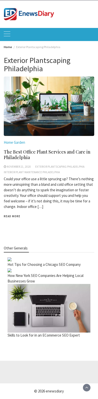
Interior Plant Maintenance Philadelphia (32, 172)
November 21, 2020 (19, 166)
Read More (12, 216)
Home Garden (14, 142)
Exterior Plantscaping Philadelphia (59, 166)
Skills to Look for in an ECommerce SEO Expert (44, 335)
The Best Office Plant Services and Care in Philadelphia (47, 154)
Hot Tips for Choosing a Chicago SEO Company (44, 264)
